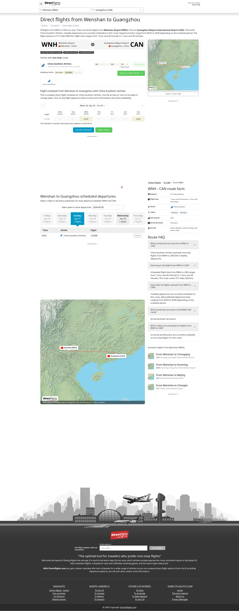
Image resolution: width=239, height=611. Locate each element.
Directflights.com (128, 607)
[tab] (49, 82)
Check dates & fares (70, 25)
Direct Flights (154, 182)
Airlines (44, 25)
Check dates (139, 64)
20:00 (86, 119)
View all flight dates (130, 73)
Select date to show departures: (77, 207)
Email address (106, 544)
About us (180, 596)
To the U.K (140, 599)
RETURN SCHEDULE (84, 130)
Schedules (55, 25)
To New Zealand (139, 596)
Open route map (173, 93)
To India (139, 590)
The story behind (180, 593)
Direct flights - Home (59, 590)
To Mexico (99, 596)
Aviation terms (59, 599)
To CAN (167, 182)
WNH (49, 44)
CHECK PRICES (104, 130)
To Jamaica (99, 599)
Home (180, 590)
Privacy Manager (180, 599)
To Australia (139, 593)
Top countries (59, 593)
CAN (137, 44)
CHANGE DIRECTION (87, 52)
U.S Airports (59, 596)
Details (138, 235)
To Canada (99, 593)
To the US (99, 590)
